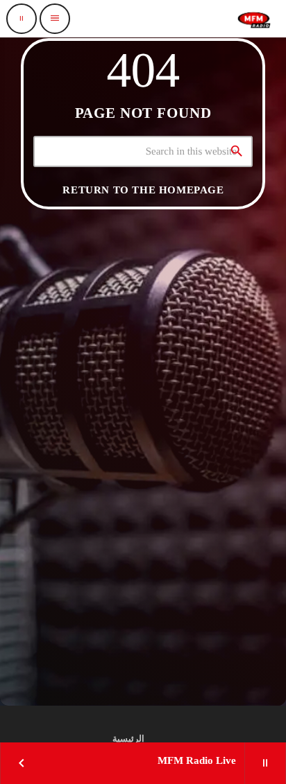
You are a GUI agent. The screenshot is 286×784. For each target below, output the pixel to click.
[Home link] (254, 19)
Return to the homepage (143, 189)
